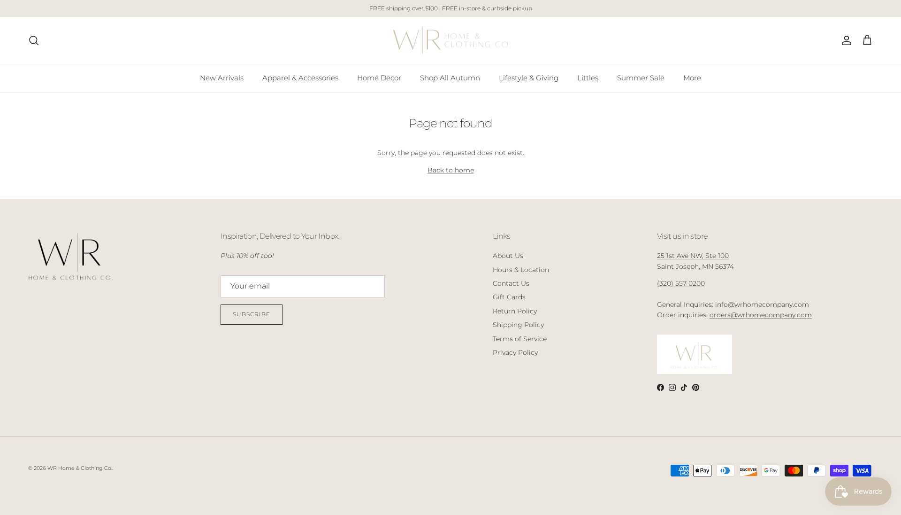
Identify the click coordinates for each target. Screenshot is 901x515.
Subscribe (251, 314)
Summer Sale (640, 77)
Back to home (451, 170)
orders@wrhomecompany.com (761, 315)
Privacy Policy (515, 352)
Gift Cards (509, 297)
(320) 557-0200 (681, 283)
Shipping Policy (518, 324)
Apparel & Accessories (300, 77)
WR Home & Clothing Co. (79, 468)
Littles (587, 77)
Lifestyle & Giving (528, 77)
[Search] (33, 40)
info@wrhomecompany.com (762, 304)
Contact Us (511, 283)
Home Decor (379, 77)
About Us (508, 255)
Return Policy (515, 311)
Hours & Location (521, 269)
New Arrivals (222, 77)
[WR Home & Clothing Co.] (451, 40)
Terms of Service (520, 339)
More (692, 77)
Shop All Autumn (450, 77)
